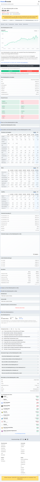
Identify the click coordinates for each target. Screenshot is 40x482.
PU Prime (22, 469)
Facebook (22, 450)
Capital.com (23, 462)
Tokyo (18, 12)
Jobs (2, 453)
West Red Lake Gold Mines (8, 427)
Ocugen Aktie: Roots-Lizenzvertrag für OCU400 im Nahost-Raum (14, 342)
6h (9, 329)
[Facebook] (21, 439)
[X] (23, 439)
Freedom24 (23, 464)
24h (13, 329)
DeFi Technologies (7, 402)
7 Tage (16, 329)
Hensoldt (5, 424)
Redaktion (23, 445)
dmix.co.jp (21, 318)
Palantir (5, 396)
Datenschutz (3, 450)
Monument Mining (7, 405)
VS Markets (23, 472)
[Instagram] (27, 439)
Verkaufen (30, 71)
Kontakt (2, 459)
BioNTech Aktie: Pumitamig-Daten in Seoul (11, 338)
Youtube (22, 446)
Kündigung (3, 461)
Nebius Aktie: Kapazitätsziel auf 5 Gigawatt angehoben (13, 334)
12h (11, 329)
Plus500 (22, 467)
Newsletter (3, 455)
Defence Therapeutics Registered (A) (10, 430)
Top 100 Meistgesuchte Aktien (20, 433)
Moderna (5, 399)
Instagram (23, 451)
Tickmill (22, 471)
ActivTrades (23, 461)
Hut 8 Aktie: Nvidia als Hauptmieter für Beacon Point (12, 343)
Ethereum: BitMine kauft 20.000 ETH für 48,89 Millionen (13, 345)
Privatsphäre (3, 451)
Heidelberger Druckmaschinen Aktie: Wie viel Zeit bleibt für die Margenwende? (17, 336)
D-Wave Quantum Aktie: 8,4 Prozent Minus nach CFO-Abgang (14, 331)
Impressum (3, 445)
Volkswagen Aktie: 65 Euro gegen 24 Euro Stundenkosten (13, 340)
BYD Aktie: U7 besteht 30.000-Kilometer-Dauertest (12, 349)
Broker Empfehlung (24, 459)
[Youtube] (25, 439)
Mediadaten (3, 446)
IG (21, 466)
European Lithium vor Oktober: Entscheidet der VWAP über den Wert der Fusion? (17, 347)
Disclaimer (3, 448)
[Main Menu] (38, 1)
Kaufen (11, 71)
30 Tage (19, 329)
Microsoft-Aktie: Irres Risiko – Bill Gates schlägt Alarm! (13, 333)
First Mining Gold (7, 408)
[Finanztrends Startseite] (6, 2)
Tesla (4, 421)
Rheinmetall (6, 418)
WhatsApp (23, 453)
